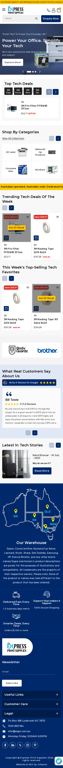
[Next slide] (40, 72)
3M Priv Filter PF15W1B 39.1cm (34, 107)
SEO (31, 764)
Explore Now (12, 59)
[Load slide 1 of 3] (27, 72)
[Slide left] (49, 92)
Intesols (42, 764)
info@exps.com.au (19, 731)
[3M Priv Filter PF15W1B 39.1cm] (12, 108)
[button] (5, 9)
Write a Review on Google (23, 382)
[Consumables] (16, 170)
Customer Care (16, 704)
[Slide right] (56, 92)
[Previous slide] (23, 72)
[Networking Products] (46, 152)
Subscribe (12, 683)
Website (21, 764)
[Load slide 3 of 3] (35, 72)
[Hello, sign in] (53, 10)
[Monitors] (46, 170)
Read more (42, 470)
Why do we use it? (42, 463)
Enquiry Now (51, 18)
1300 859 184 (48, 10)
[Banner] (18, 350)
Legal (8, 713)
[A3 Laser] (16, 152)
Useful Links (14, 694)
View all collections (13, 138)
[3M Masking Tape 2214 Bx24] (46, 227)
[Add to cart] (36, 237)
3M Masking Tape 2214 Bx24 (44, 250)
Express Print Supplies (33, 757)
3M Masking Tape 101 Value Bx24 (46, 321)
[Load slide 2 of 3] (31, 72)
